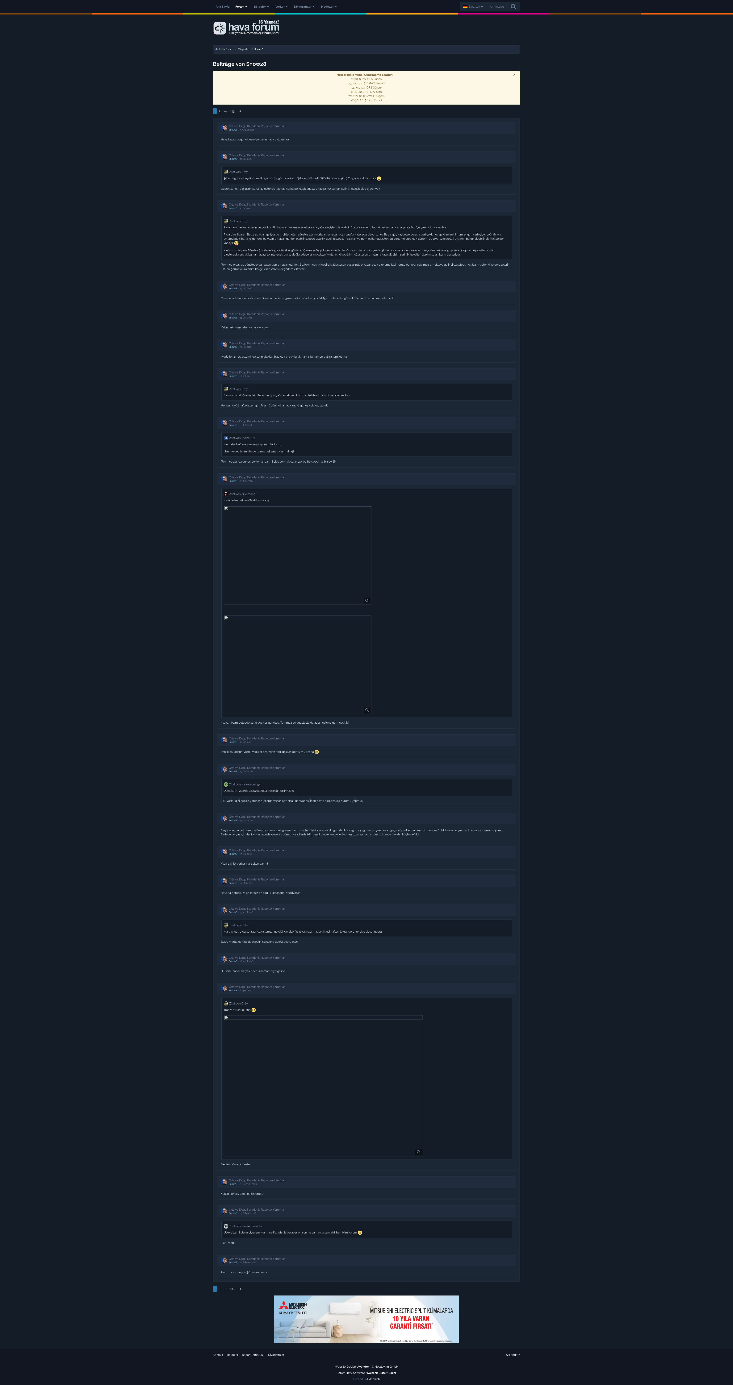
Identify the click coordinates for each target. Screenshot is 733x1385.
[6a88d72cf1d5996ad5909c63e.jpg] (323, 1085)
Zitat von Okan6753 (242, 438)
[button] (473, 6)
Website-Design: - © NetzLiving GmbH (366, 1366)
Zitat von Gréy (238, 172)
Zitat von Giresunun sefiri (245, 1226)
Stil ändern (513, 1355)
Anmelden (497, 6)
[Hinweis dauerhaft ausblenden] (514, 75)
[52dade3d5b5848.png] (297, 664)
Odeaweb (373, 1379)
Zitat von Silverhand (242, 494)
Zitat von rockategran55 (244, 784)
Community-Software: (366, 1373)
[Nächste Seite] (240, 111)
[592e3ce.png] (297, 555)
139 (232, 111)
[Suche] (513, 6)
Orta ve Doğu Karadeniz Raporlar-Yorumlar (257, 126)
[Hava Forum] (366, 28)
